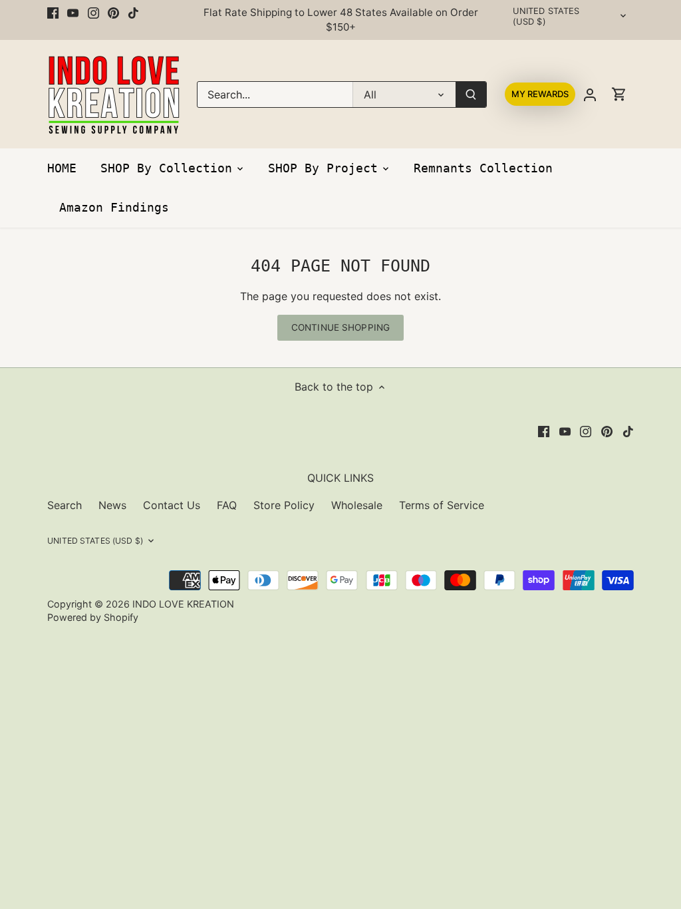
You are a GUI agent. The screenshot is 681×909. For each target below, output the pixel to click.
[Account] (590, 94)
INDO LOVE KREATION (183, 604)
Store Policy (284, 505)
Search (64, 505)
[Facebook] (53, 12)
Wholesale (356, 505)
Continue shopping (340, 327)
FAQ (227, 505)
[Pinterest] (113, 12)
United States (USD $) (546, 16)
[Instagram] (93, 12)
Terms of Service (441, 505)
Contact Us (171, 505)
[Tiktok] (133, 12)
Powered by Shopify (92, 617)
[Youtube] (72, 12)
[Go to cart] (619, 94)
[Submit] (471, 94)
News (112, 505)
